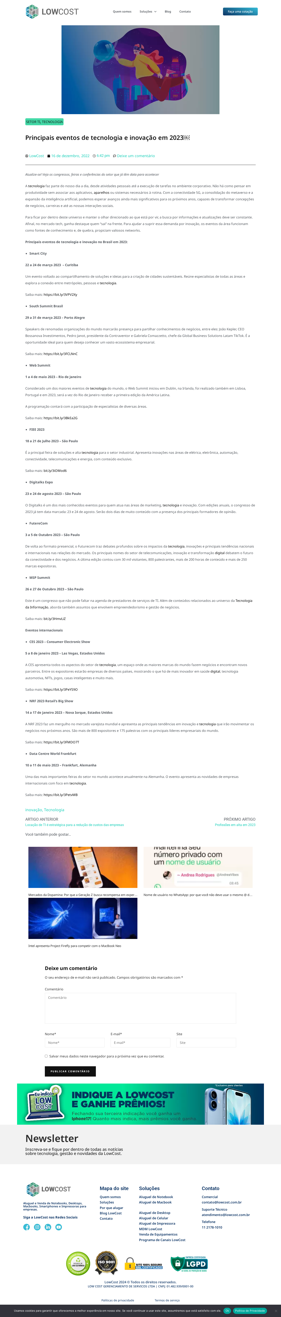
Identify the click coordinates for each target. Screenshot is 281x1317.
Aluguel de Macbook (155, 1202)
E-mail (116, 1034)
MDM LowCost (150, 1229)
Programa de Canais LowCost (162, 1240)
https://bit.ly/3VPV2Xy (60, 294)
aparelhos (101, 192)
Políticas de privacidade (117, 1300)
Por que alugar (111, 1208)
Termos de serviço (167, 1300)
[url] (82, 867)
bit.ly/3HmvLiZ (55, 618)
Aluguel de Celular (153, 1218)
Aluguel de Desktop (154, 1212)
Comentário (54, 989)
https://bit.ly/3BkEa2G (61, 418)
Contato (185, 11)
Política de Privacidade (250, 1310)
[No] (276, 1311)
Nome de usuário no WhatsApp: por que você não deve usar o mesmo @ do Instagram (205, 895)
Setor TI (33, 122)
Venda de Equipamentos (158, 1234)
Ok (227, 1310)
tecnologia (36, 186)
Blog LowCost (111, 1213)
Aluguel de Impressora (157, 1223)
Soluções (146, 11)
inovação (33, 809)
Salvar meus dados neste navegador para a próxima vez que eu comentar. (106, 1056)
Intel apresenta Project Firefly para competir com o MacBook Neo (74, 946)
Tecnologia (52, 122)
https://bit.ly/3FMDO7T (61, 742)
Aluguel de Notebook (156, 1197)
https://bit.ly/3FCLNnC (61, 354)
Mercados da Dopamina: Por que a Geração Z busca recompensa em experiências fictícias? (92, 895)
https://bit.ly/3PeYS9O (61, 689)
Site (179, 1034)
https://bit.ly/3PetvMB (61, 795)
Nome (50, 1034)
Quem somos (122, 11)
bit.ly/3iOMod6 (55, 470)
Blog (168, 11)
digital (220, 553)
